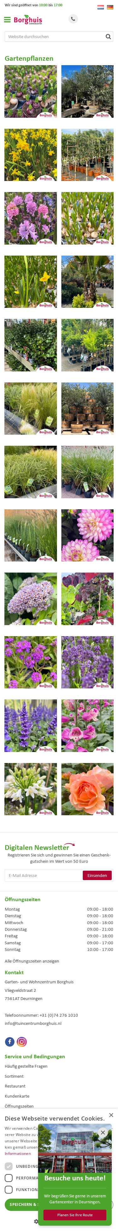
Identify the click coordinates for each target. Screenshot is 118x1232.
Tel (73, 19)
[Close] (103, 1132)
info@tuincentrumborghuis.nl (33, 1023)
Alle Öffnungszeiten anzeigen (32, 961)
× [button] (111, 1115)
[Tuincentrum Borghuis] (28, 19)
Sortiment (14, 1076)
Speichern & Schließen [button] (36, 1204)
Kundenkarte (17, 1096)
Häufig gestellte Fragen (26, 1066)
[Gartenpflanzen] (30, 94)
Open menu (7, 19)
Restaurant (15, 1086)
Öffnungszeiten (19, 1106)
